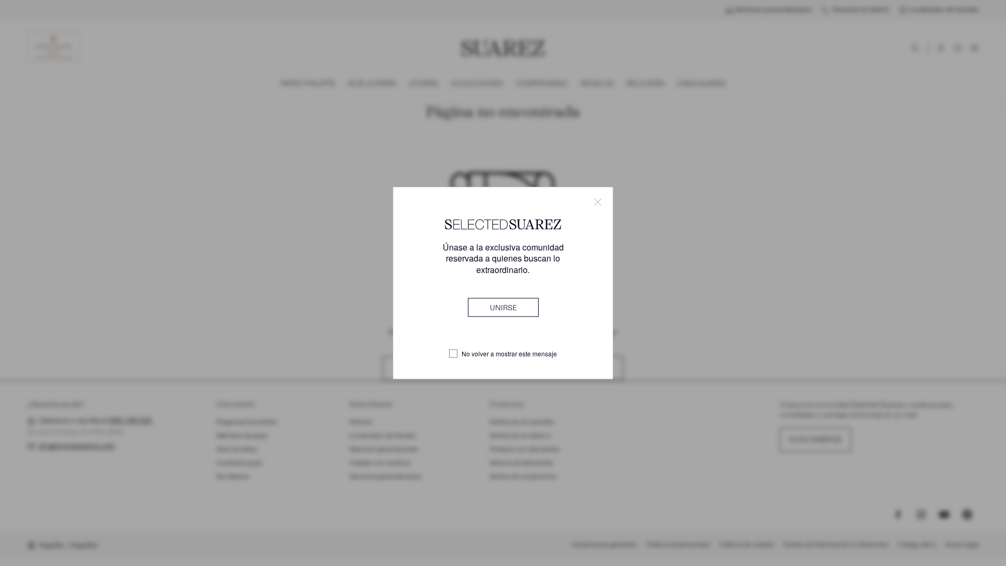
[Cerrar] (598, 202)
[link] (503, 307)
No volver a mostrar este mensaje (509, 354)
